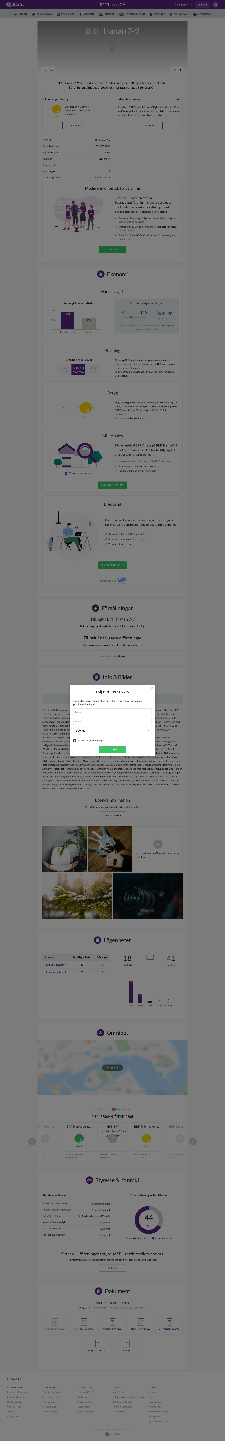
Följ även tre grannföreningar (90, 740)
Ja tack (113, 749)
